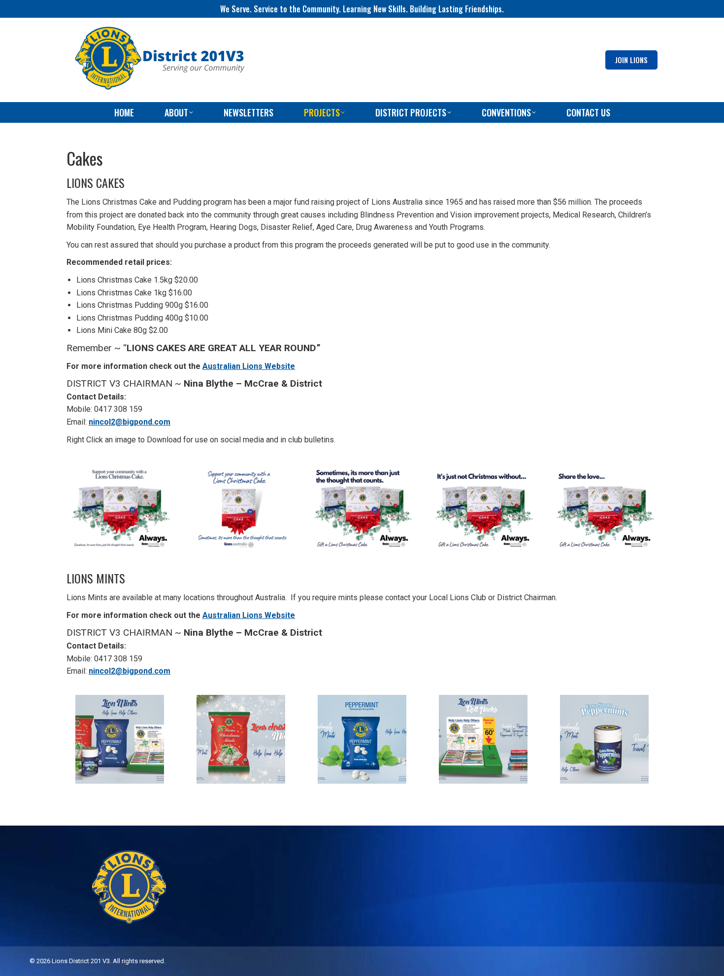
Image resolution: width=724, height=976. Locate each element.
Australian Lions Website (248, 366)
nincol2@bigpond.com (129, 422)
